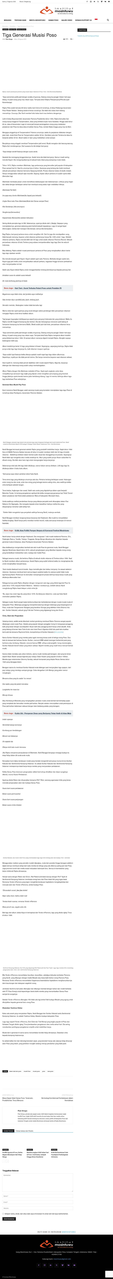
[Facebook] (87, 1)
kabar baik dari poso (15, 1071)
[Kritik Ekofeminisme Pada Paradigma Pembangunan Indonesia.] (62, 1143)
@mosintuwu (69, 1232)
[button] (108, 20)
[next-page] (7, 1161)
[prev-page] (3, 1161)
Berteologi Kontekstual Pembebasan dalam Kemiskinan (57, 1099)
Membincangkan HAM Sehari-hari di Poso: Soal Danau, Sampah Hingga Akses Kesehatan (38, 1155)
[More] (25, 44)
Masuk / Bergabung (25, 1)
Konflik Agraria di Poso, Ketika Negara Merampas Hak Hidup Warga (12, 1155)
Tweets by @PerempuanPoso (88, 36)
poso (43, 1071)
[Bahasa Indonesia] (96, 20)
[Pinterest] (15, 44)
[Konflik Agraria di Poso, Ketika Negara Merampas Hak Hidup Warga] (13, 1143)
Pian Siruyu (9, 39)
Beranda (7, 20)
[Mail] (94, 1)
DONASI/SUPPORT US (83, 20)
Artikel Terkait (8, 1131)
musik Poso (27, 1071)
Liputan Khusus (22, 29)
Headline (12, 26)
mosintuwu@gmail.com (62, 1259)
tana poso (50, 1071)
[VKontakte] (105, 1)
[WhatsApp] (20, 44)
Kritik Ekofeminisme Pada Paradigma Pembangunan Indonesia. (59, 1155)
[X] (98, 1)
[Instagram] (90, 1)
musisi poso (36, 1071)
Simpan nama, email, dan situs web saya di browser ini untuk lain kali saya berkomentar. (36, 1214)
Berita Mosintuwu (37, 20)
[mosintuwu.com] (56, 10)
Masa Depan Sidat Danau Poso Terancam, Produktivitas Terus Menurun (17, 1099)
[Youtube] (109, 1)
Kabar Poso (53, 20)
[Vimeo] (101, 1)
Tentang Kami (20, 20)
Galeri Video (66, 20)
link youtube (59, 632)
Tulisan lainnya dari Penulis (24, 1131)
